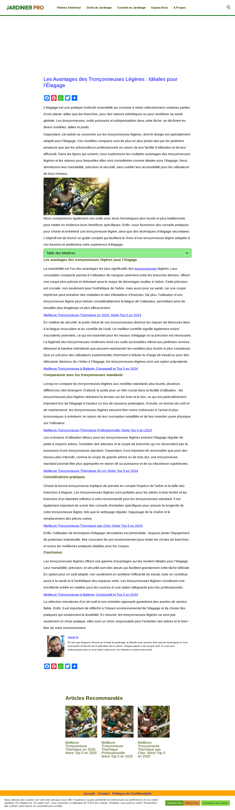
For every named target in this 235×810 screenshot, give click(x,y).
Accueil (89, 793)
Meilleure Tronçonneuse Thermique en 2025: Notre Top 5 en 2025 (81, 748)
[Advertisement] (117, 42)
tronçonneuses (146, 268)
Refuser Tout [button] (191, 803)
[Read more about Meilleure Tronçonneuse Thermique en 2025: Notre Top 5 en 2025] (81, 722)
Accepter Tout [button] (174, 803)
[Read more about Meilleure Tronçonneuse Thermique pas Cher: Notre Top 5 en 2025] (154, 722)
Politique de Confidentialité (131, 793)
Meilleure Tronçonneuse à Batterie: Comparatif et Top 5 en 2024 (91, 368)
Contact (104, 793)
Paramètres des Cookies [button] (215, 803)
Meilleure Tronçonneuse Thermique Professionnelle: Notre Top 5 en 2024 (98, 430)
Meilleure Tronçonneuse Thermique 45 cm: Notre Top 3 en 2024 (91, 471)
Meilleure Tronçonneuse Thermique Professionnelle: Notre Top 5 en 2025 (117, 749)
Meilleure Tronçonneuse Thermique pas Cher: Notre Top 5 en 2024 (93, 526)
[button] (229, 7)
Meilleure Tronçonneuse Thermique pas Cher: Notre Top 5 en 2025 (151, 749)
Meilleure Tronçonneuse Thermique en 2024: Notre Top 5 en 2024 (92, 315)
